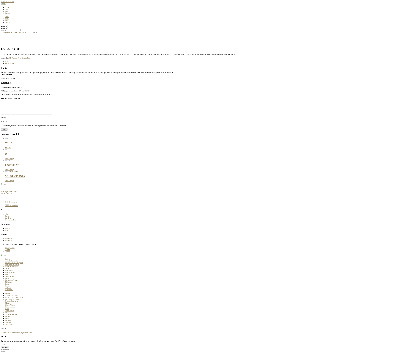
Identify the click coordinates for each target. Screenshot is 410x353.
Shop (7, 7)
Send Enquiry (9, 159)
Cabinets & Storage (11, 280)
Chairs (7, 268)
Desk (7, 274)
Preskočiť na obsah (7, 2)
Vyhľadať (4, 26)
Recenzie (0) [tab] (9, 63)
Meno (3, 118)
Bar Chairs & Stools (12, 265)
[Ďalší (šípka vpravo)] (4, 351)
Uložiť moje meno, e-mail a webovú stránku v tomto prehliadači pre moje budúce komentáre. (34, 126)
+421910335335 (6, 193)
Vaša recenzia (6, 114)
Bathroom (8, 286)
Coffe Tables (9, 276)
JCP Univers (12, 58)
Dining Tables (10, 272)
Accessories (9, 290)
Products (10, 32)
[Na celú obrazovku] (4, 349)
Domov (3, 32)
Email (3, 345)
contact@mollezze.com (9, 192)
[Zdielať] (6, 349)
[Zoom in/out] (2, 349)
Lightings (8, 282)
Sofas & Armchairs (20, 32)
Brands (7, 259)
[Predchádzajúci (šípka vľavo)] (2, 351)
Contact (7, 13)
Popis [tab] (7, 61)
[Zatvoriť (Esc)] (8, 349)
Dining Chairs (10, 270)
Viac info (8, 148)
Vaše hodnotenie (7, 98)
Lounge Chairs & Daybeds (14, 263)
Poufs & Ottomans (11, 267)
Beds (7, 278)
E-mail (4, 121)
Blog (6, 11)
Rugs (7, 284)
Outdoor (8, 288)
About (7, 9)
